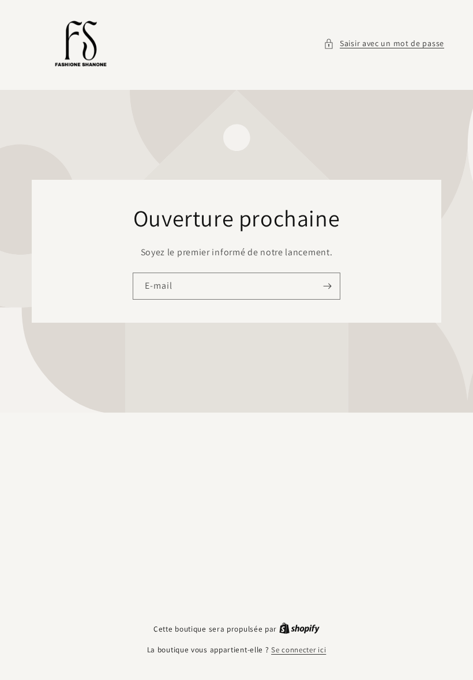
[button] (384, 43)
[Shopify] (299, 629)
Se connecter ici (298, 650)
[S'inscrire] (327, 286)
